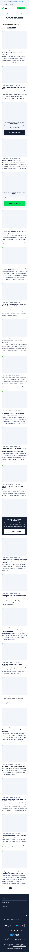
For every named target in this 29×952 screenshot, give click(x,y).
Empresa (4, 910)
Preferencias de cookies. (20, 947)
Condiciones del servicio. (9, 947)
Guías (3, 915)
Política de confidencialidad (19, 945)
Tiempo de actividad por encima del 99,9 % (14, 939)
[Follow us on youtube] (17, 930)
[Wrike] (5, 8)
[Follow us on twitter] (8, 930)
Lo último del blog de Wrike (10, 919)
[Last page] (18, 888)
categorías (10, 27)
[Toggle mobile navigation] (27, 8)
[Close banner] (27, 3)
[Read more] (14, 47)
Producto (5, 898)
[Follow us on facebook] (11, 930)
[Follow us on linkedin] (14, 930)
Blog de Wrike (10, 14)
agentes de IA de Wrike (17, 1)
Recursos (5, 906)
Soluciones (5, 902)
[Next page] (16, 888)
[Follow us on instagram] (21, 930)
